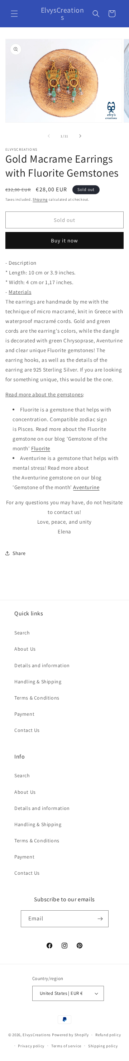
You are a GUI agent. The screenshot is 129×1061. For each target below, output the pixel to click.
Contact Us (27, 730)
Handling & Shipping (37, 681)
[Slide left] (49, 136)
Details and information (42, 665)
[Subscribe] (100, 918)
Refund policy (108, 1034)
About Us (25, 649)
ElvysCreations (37, 1034)
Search (22, 632)
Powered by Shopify (70, 1034)
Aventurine (86, 487)
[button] (14, 14)
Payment (24, 714)
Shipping (40, 199)
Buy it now (64, 240)
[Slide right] (80, 136)
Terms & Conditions (36, 698)
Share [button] (19, 553)
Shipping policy (103, 1045)
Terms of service (66, 1045)
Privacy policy (31, 1045)
